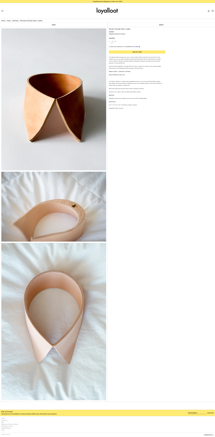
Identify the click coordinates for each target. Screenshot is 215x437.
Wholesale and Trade (7, 426)
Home (3, 21)
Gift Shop (15, 21)
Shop (8, 21)
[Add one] (115, 41)
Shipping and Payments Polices (9, 424)
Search (3, 418)
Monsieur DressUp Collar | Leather (31, 21)
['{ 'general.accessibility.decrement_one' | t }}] (109, 41)
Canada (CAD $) (208, 434)
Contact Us (4, 420)
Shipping (111, 34)
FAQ (2, 422)
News (2, 430)
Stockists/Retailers (6, 428)
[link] (107, 10)
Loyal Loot (7, 434)
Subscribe (210, 413)
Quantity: (112, 38)
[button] (53, 99)
